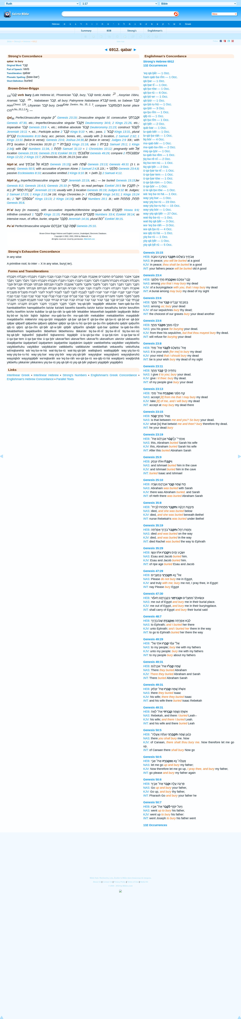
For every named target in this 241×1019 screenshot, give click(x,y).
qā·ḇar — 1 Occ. (154, 81)
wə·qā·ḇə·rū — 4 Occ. (157, 229)
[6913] (237, 463)
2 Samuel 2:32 (126, 136)
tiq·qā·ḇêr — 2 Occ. (156, 166)
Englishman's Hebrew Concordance (30, 379)
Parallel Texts (65, 379)
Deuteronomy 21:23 (103, 127)
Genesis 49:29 (99, 153)
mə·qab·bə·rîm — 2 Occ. (159, 147)
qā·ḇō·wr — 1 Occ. (155, 96)
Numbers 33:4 (104, 214)
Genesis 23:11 (153, 366)
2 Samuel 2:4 (87, 168)
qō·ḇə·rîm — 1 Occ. (156, 120)
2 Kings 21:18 (71, 144)
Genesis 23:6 (38, 127)
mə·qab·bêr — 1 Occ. (157, 143)
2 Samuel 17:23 (17, 194)
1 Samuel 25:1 (112, 144)
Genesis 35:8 (15, 202)
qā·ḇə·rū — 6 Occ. (155, 92)
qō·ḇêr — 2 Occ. (154, 123)
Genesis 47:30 (17, 123)
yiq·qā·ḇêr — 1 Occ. (156, 240)
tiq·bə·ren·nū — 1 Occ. (158, 163)
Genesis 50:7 (152, 802)
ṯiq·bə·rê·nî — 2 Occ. (157, 159)
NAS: (146, 260)
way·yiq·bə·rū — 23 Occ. (159, 202)
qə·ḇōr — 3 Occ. (154, 108)
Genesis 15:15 (60, 164)
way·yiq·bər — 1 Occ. (157, 198)
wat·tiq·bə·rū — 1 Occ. (158, 217)
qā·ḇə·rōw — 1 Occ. (156, 88)
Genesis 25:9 (47, 153)
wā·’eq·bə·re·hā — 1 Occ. (160, 194)
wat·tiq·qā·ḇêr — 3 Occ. (159, 221)
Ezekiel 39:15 (67, 153)
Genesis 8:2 (15, 185)
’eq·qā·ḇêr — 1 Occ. (156, 73)
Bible (9, 41)
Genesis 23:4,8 (129, 168)
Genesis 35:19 (96, 190)
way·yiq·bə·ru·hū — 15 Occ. (161, 205)
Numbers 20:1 (97, 198)
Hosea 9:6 (131, 210)
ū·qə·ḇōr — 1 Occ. (155, 186)
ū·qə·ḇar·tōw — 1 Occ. (158, 178)
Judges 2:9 (118, 140)
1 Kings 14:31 (102, 194)
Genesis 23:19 (67, 117)
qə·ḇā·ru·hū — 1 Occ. (157, 104)
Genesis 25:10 (86, 226)
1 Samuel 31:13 (66, 148)
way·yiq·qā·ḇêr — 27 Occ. (160, 213)
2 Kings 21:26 (121, 123)
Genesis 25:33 (57, 185)
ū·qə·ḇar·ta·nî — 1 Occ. (158, 170)
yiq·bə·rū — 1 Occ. (155, 237)
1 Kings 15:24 (130, 194)
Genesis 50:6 (152, 779)
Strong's (17, 41)
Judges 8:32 (116, 190)
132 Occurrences (155, 825)
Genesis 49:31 (119, 164)
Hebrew (26, 41)
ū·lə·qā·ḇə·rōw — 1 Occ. (159, 190)
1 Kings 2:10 (38, 194)
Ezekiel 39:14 (125, 214)
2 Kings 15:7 (32, 157)
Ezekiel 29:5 (113, 185)
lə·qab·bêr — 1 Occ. (156, 131)
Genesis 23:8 (152, 343)
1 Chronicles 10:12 (98, 148)
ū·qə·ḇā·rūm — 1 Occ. (158, 182)
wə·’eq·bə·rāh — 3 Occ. (159, 225)
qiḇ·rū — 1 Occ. (153, 116)
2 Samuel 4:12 (111, 173)
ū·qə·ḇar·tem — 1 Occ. (158, 174)
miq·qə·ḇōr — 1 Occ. (157, 151)
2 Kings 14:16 (62, 198)
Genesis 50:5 (25, 168)
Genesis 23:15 (153, 411)
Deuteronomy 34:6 (97, 123)
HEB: (146, 256)
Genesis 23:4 (152, 275)
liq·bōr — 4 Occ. (154, 139)
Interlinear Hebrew (46, 375)
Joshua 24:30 (75, 140)
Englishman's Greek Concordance (114, 375)
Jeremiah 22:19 (79, 180)
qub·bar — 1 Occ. (155, 127)
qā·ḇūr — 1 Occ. (154, 100)
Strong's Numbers (75, 375)
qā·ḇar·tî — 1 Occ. (155, 85)
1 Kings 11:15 (45, 214)
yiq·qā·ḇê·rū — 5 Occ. (157, 244)
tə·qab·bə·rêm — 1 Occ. (159, 155)
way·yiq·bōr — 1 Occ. (157, 209)
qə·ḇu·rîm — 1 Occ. (156, 112)
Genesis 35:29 (153, 548)
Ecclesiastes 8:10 (28, 136)
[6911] (4, 463)
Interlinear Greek (18, 375)
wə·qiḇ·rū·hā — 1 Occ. (158, 233)
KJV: (146, 264)
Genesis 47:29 (153, 571)
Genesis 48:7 (152, 616)
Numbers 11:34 (39, 148)
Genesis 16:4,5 (35, 185)
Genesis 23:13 (97, 164)
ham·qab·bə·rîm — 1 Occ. (160, 77)
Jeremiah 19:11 (17, 131)
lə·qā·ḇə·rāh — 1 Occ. (157, 135)
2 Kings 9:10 (72, 131)
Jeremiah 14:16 (78, 218)
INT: (146, 268)
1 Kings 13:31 (117, 131)
